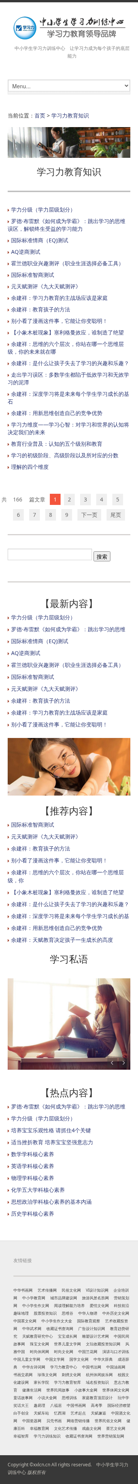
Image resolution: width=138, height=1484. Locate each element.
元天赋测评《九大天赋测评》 (46, 286)
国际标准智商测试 (32, 274)
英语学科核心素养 (32, 1166)
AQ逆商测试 (25, 251)
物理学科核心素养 (32, 1177)
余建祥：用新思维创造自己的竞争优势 (56, 413)
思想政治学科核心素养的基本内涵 (51, 1201)
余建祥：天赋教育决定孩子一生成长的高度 (62, 939)
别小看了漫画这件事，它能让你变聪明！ (59, 320)
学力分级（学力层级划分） (43, 209)
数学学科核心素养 (32, 1154)
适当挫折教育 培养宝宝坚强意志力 (52, 1142)
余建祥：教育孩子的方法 (40, 309)
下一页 (89, 514)
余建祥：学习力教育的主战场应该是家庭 (59, 297)
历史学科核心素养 (32, 1213)
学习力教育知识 (70, 115)
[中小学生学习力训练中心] (69, 28)
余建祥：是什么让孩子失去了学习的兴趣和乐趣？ (70, 363)
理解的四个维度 (30, 466)
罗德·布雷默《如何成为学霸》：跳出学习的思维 (68, 629)
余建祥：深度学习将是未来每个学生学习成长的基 (70, 916)
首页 (39, 115)
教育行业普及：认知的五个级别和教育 (56, 443)
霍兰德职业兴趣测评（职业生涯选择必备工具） (67, 263)
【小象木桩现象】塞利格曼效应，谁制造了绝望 (67, 332)
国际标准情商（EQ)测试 (39, 240)
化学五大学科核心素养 (38, 1189)
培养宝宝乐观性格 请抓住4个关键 (51, 1130)
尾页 (115, 514)
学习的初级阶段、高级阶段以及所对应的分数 (64, 455)
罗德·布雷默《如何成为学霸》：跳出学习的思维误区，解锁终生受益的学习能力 (66, 224)
